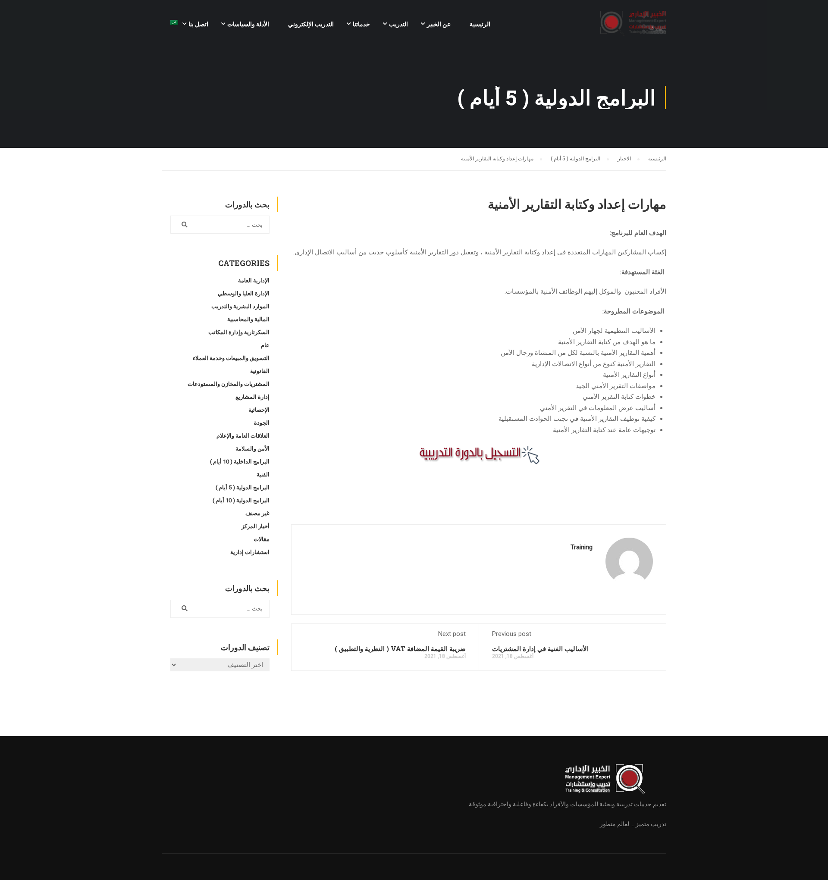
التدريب (398, 24)
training (582, 547)
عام (265, 345)
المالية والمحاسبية (248, 319)
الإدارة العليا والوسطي (244, 293)
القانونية (260, 371)
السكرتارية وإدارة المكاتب (239, 332)
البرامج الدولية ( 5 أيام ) (243, 487)
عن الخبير (439, 24)
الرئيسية (480, 24)
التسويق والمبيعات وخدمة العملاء (231, 358)
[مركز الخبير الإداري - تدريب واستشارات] (633, 28)
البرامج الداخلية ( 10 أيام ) (240, 461)
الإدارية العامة (254, 280)
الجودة (262, 423)
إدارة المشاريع (252, 397)
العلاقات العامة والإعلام (243, 435)
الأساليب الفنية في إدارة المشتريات (540, 648)
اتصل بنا (198, 24)
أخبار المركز (256, 526)
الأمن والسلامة (252, 448)
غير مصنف (257, 513)
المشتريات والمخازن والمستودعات (229, 384)
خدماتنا (361, 24)
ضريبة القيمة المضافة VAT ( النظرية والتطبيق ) (399, 648)
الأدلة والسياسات (248, 24)
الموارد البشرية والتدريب (240, 306)
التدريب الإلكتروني (311, 24)
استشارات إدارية (250, 552)
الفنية (263, 474)
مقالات (262, 539)
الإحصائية (259, 410)
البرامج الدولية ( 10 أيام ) (241, 500)
